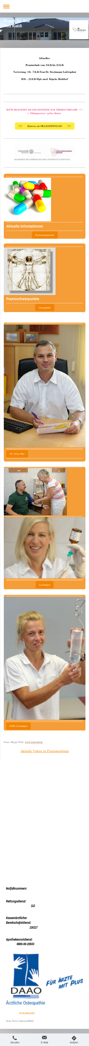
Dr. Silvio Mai (17, 453)
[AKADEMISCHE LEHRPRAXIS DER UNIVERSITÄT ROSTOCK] (44, 151)
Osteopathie (45, 307)
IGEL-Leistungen (18, 726)
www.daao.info (27, 1012)
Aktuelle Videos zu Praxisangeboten (44, 751)
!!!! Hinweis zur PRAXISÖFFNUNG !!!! (45, 126)
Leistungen (44, 584)
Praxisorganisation (44, 235)
